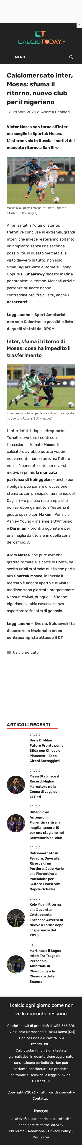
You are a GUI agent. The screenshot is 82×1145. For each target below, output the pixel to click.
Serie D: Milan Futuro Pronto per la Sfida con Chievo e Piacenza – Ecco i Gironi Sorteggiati (47, 750)
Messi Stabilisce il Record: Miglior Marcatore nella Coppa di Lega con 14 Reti (45, 786)
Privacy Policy (59, 1131)
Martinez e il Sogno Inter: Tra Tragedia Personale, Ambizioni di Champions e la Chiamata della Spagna (45, 966)
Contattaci (41, 1098)
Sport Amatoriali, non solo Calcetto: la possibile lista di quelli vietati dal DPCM (40, 321)
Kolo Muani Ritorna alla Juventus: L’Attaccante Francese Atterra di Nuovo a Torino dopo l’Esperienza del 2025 (46, 919)
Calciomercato (26, 652)
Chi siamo (17, 1131)
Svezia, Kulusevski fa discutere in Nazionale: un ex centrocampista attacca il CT (41, 630)
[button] (71, 57)
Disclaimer (41, 1137)
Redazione (36, 1131)
